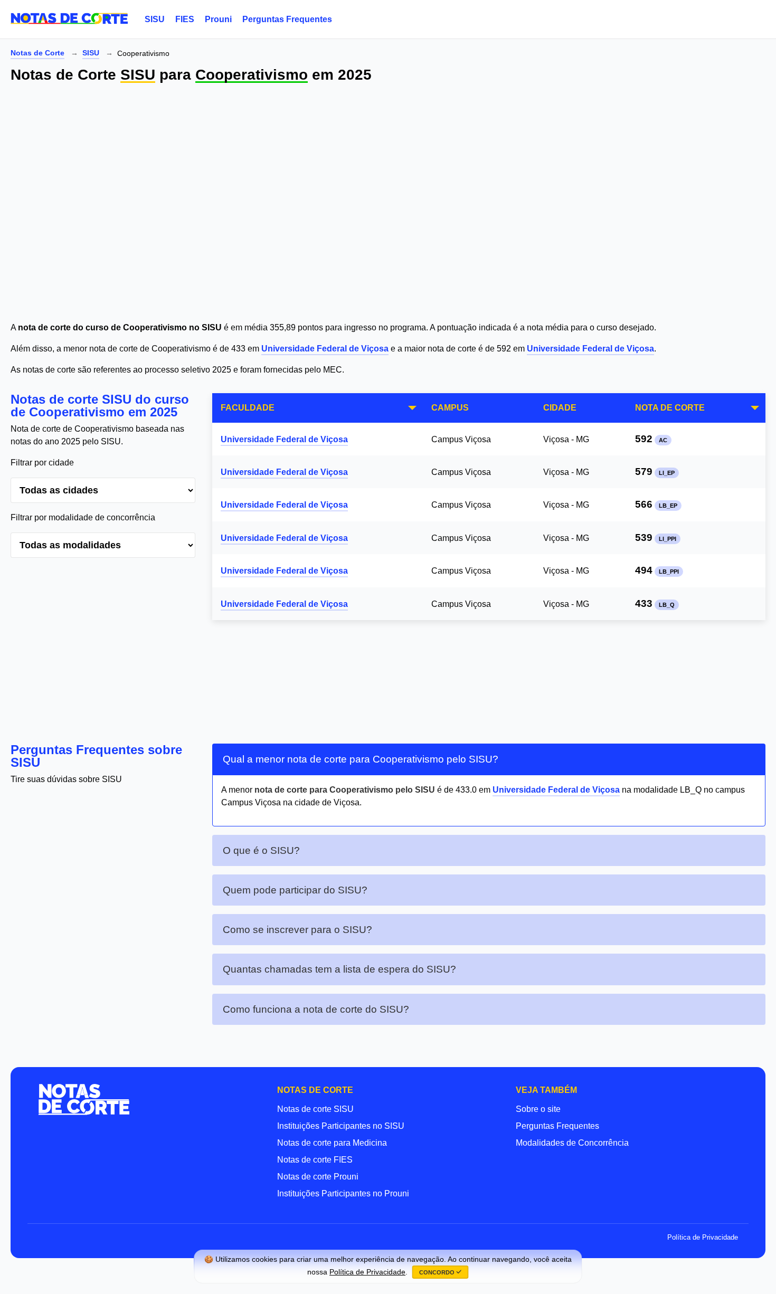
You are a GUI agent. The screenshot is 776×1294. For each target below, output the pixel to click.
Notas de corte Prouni (317, 1176)
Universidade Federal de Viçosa (325, 348)
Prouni (218, 19)
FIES (184, 19)
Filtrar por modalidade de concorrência (83, 517)
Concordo (437, 1272)
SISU (155, 19)
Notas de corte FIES (315, 1159)
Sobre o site (538, 1109)
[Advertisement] (327, 204)
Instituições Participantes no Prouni (343, 1193)
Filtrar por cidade (42, 462)
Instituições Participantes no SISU (340, 1125)
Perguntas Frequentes (287, 19)
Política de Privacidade (702, 1237)
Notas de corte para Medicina (332, 1142)
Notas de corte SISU (315, 1109)
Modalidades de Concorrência (572, 1142)
